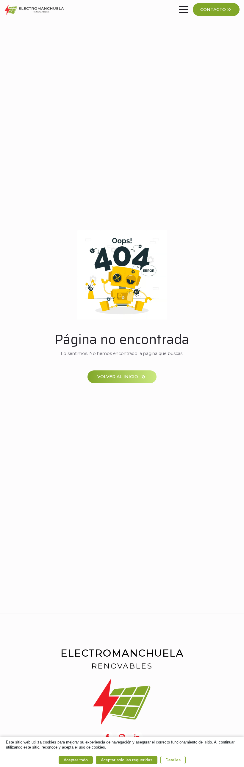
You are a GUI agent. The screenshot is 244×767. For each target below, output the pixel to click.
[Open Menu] (183, 9)
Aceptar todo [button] (76, 759)
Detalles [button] (173, 759)
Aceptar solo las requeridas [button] (126, 759)
